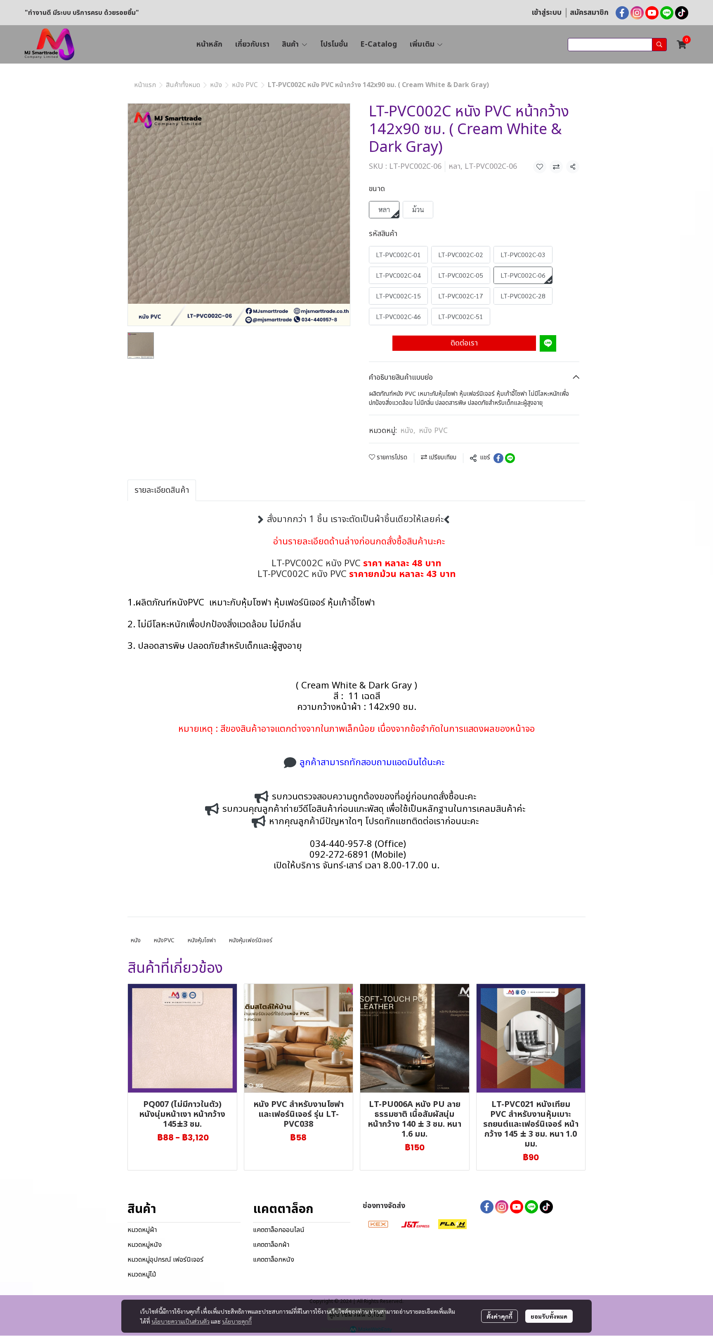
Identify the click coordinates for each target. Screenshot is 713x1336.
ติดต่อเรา (464, 343)
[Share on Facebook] (498, 458)
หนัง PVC (245, 85)
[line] (666, 12)
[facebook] (622, 12)
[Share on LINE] (510, 458)
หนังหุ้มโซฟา (202, 940)
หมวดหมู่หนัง (144, 1245)
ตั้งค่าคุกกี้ (499, 1316)
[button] (617, 44)
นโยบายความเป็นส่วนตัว (180, 1321)
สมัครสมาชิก (589, 12)
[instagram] (637, 12)
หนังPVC (164, 940)
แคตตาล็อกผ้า (271, 1245)
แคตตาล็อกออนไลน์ (279, 1230)
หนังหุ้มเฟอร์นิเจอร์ (250, 940)
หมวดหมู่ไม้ (141, 1274)
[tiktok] (681, 12)
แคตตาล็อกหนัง (273, 1260)
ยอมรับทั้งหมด (549, 1316)
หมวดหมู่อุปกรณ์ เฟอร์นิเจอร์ (165, 1260)
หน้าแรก (145, 85)
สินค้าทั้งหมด (183, 85)
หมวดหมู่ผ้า (142, 1230)
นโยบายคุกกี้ (237, 1321)
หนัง (216, 85)
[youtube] (652, 12)
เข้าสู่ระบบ (546, 12)
